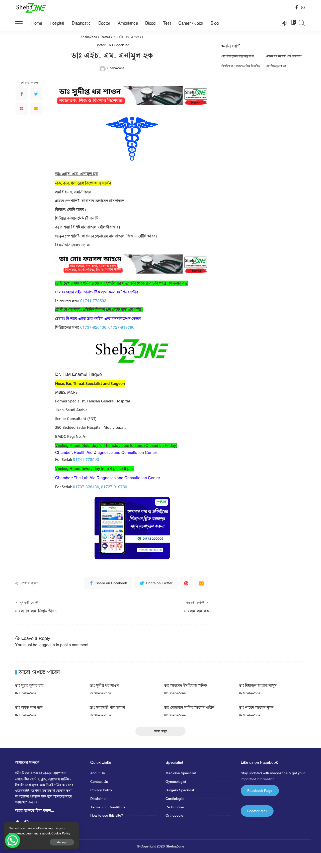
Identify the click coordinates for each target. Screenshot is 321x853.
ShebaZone (116, 68)
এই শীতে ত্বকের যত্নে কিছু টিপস (237, 56)
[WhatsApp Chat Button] (12, 840)
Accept (61, 842)
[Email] (36, 109)
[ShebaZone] (31, 7)
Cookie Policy (60, 833)
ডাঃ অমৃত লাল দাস (29, 707)
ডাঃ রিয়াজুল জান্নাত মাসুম (258, 685)
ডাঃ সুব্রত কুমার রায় (29, 685)
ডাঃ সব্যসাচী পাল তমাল (107, 707)
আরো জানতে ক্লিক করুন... (34, 810)
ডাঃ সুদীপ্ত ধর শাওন (104, 685)
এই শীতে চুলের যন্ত (276, 66)
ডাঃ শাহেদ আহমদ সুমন (256, 707)
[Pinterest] (22, 109)
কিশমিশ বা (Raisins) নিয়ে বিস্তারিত (240, 66)
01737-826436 (93, 327)
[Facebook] (22, 94)
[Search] (302, 23)
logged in (46, 644)
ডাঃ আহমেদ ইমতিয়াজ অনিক (185, 685)
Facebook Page (259, 790)
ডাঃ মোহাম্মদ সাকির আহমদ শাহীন (189, 707)
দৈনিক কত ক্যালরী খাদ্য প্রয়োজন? (284, 56)
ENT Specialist (117, 45)
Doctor (101, 45)
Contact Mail (257, 811)
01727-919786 (121, 327)
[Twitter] (36, 94)
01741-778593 (93, 300)
